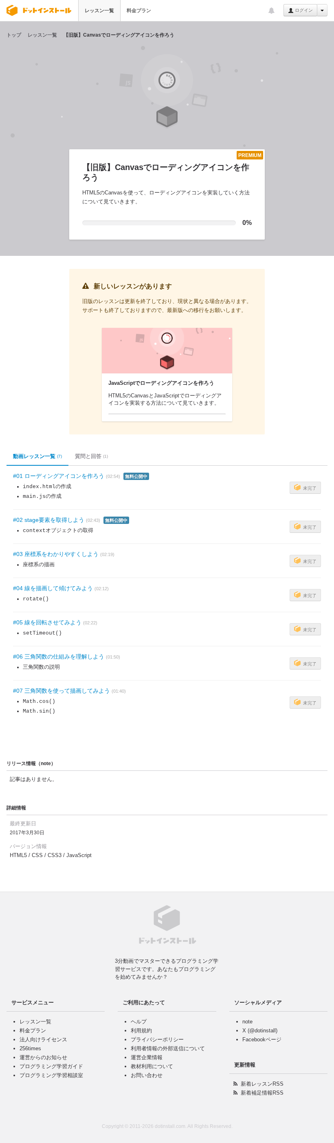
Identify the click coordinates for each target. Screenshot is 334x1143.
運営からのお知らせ (43, 1057)
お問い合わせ (147, 1075)
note (247, 1022)
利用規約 (141, 1030)
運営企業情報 (147, 1057)
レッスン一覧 (99, 10)
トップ (14, 35)
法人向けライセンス (43, 1039)
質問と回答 (91, 456)
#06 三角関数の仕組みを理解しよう (58, 656)
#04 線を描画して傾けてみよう (53, 588)
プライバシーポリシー (157, 1039)
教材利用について (152, 1066)
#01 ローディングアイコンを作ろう (58, 476)
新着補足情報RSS (262, 1093)
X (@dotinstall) (259, 1030)
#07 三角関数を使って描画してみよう (61, 690)
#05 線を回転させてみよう (47, 622)
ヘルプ (139, 1022)
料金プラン (139, 10)
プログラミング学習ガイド (51, 1066)
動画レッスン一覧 (37, 456)
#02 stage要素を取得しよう (48, 520)
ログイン (303, 10)
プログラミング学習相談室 (51, 1075)
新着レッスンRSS (262, 1084)
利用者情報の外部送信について (168, 1048)
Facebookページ (261, 1039)
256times (30, 1048)
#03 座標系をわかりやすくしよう (56, 554)
